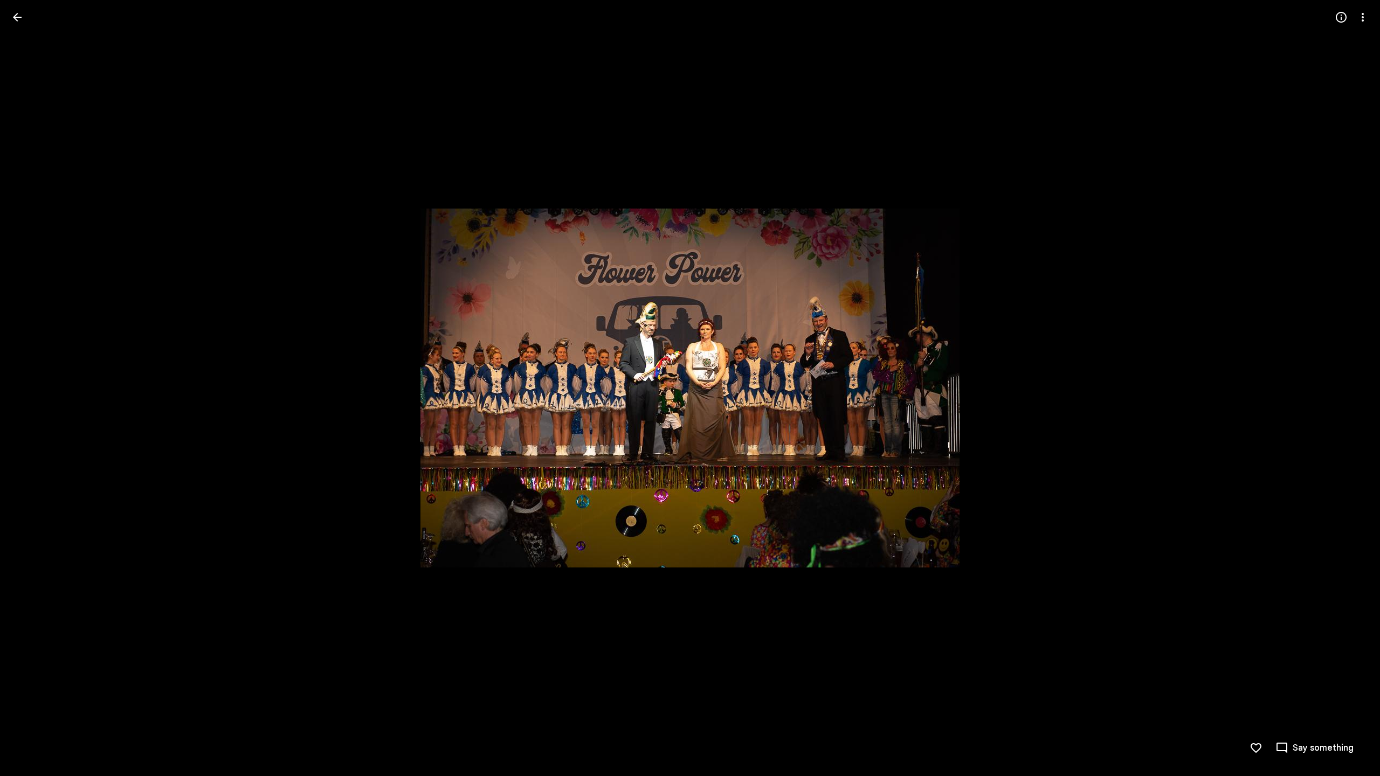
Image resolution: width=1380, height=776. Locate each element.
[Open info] (1341, 17)
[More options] (1363, 17)
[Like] (1256, 748)
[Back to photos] (17, 17)
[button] (30, 388)
